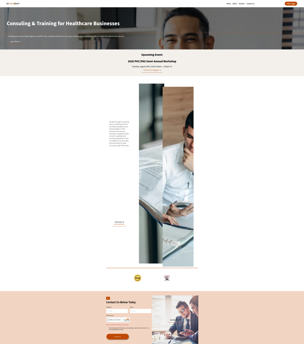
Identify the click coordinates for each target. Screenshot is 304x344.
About (235, 4)
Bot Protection (109, 315)
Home (228, 4)
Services (242, 4)
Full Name (109, 307)
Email (131, 307)
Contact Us (250, 4)
